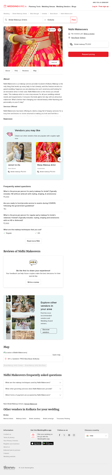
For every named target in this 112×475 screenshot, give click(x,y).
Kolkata (44, 14)
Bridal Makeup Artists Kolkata (13, 365)
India (91, 436)
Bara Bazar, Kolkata (78, 38)
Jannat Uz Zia (14, 165)
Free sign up (103, 6)
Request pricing (88, 54)
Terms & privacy (9, 437)
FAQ (16, 71)
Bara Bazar (54, 14)
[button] (33, 271)
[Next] (60, 159)
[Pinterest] (69, 435)
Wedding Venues (48, 6)
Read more (8, 119)
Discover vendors (46, 331)
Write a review (33, 282)
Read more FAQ (33, 241)
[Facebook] (59, 435)
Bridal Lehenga (48, 418)
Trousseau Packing (63, 418)
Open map (56, 355)
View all (54, 62)
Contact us (7, 434)
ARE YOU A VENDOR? (100, 2)
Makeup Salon (21, 418)
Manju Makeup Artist (46, 165)
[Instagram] (74, 435)
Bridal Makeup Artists (20, 14)
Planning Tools (35, 6)
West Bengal (34, 14)
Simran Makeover (30, 404)
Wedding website (9, 456)
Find (74, 20)
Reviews (25, 71)
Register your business (11, 444)
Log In (94, 6)
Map (35, 71)
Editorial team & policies (12, 450)
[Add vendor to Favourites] (59, 30)
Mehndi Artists (8, 418)
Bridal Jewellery (34, 418)
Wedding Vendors (63, 6)
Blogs (74, 6)
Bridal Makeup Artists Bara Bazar (35, 365)
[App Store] (36, 444)
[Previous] (6, 159)
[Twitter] (64, 435)
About (7, 71)
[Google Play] (47, 444)
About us (7, 447)
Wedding (7, 14)
